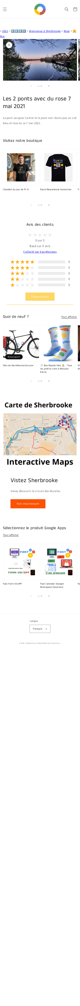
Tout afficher (69, 317)
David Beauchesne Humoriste (55, 189)
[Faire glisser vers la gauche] (31, 86)
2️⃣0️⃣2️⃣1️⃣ (18, 31)
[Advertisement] (40, 828)
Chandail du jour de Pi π (16, 189)
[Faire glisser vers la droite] (48, 86)
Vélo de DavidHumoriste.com (18, 365)
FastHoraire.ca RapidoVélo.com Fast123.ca (43, 643)
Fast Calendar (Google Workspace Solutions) (52, 585)
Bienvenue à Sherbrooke (45, 31)
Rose (67, 31)
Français (37, 628)
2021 (5, 31)
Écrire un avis (40, 296)
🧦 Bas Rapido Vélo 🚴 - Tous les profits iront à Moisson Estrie (56, 369)
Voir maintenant (28, 503)
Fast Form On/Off (12, 583)
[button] (5, 9)
